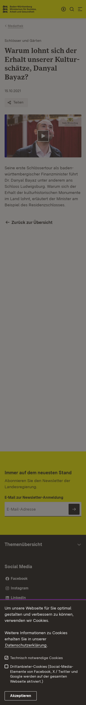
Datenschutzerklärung (26, 645)
